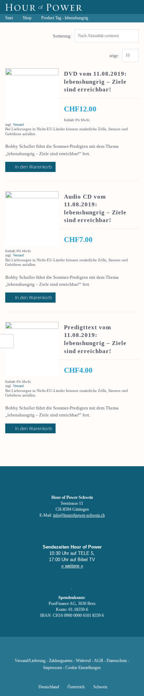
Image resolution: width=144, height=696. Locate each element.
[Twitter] (48, 650)
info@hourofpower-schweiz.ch (79, 515)
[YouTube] (60, 650)
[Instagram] (72, 650)
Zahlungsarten (60, 661)
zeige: (114, 55)
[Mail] (107, 650)
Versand (18, 124)
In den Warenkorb (33, 167)
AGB (98, 661)
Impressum (52, 668)
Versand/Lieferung (30, 661)
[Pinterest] (84, 650)
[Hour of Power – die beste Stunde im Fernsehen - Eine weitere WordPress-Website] (43, 7)
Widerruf (83, 661)
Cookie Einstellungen (83, 668)
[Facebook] (36, 650)
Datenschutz (117, 661)
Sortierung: (62, 36)
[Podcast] (96, 650)
